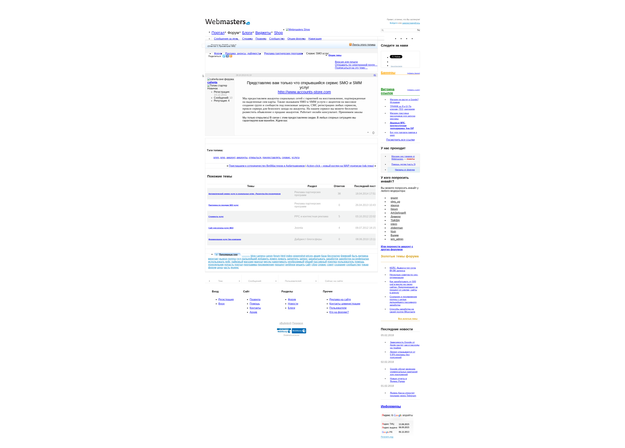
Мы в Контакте (396, 66)
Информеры (391, 406)
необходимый (296, 261)
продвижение (266, 264)
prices (309, 255)
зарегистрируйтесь (411, 23)
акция (316, 255)
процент (280, 264)
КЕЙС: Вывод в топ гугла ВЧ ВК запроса (403, 269)
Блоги (247, 33)
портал (239, 264)
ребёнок (290, 264)
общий (309, 261)
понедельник (216, 264)
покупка (332, 261)
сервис (286, 157)
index (289, 255)
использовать (216, 261)
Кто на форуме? (339, 312)
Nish (393, 231)
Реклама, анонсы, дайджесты (243, 53)
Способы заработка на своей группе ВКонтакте (402, 310)
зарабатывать (316, 258)
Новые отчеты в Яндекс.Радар (398, 380)
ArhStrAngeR (398, 212)
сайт (308, 264)
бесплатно (333, 255)
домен (273, 258)
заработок (332, 258)
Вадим (395, 235)
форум (212, 267)
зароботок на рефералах (354, 258)
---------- (246, 255)
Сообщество (277, 38)
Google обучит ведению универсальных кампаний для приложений (403, 372)
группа (232, 258)
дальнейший (249, 258)
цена (220, 267)
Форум (233, 33)
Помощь (255, 303)
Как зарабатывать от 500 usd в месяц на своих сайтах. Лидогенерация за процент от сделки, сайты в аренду (404, 287)
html (283, 255)
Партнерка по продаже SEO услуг (223, 205)
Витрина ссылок (387, 91)
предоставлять (272, 157)
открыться (255, 157)
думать (282, 258)
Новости (293, 303)
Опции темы (334, 55)
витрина (363, 255)
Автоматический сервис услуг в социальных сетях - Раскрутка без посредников (244, 194)
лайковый (237, 261)
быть (355, 255)
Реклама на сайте (340, 299)
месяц (267, 261)
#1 (375, 75)
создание (340, 264)
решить (300, 264)
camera (260, 255)
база (324, 255)
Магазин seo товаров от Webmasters (403, 157)
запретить (293, 258)
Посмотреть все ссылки (400, 139)
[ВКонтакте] (227, 56)
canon (269, 255)
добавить (263, 258)
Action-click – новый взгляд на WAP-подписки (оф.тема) (340, 165)
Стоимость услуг (216, 216)
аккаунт (230, 157)
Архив (253, 312)
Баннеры (388, 72)
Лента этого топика (363, 44)
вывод (223, 258)
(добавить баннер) (413, 73)
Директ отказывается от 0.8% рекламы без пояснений (402, 354)
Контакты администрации (344, 303)
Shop (278, 33)
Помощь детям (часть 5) (403, 164)
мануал (258, 261)
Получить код (387, 437)
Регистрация (226, 299)
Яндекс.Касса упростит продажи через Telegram (403, 394)
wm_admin (397, 239)
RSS (417, 38)
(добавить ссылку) (413, 90)
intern (394, 224)
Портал (218, 33)
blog (253, 255)
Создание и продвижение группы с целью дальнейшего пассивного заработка (403, 300)
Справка (247, 38)
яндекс (235, 267)
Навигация (315, 38)
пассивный (320, 261)
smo (222, 157)
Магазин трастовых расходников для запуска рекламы (402, 116)
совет (330, 264)
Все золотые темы (407, 318)
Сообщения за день (226, 38)
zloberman (397, 227)
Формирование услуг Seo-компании (224, 239)
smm (216, 157)
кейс (228, 261)
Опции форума (296, 38)
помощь (359, 261)
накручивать (279, 261)
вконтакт (213, 258)
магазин (249, 261)
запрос (303, 258)
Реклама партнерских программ (283, 53)
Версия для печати (346, 62)
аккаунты (242, 157)
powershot (299, 255)
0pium (394, 209)
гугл (238, 258)
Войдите (394, 23)
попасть (229, 264)
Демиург (396, 216)
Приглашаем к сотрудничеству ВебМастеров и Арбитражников (267, 165)
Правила (261, 38)
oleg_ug (395, 201)
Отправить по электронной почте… (356, 64)
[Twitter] (224, 56)
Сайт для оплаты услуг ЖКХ (220, 228)
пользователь (346, 261)
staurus (395, 205)
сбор (314, 264)
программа (250, 264)
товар (364, 264)
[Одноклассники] (231, 56)
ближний (346, 255)
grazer (394, 197)
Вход (221, 303)
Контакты (255, 308)
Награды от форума (405, 169)
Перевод (297, 323)
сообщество (353, 264)
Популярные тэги (228, 254)
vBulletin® (285, 323)
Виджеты (263, 33)
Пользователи (338, 308)
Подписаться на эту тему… (351, 67)
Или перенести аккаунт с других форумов (397, 248)
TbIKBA (395, 220)
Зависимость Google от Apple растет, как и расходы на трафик (404, 345)
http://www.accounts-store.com (304, 92)
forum (276, 255)
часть (226, 267)
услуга (295, 157)
